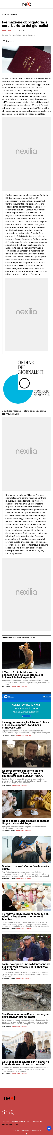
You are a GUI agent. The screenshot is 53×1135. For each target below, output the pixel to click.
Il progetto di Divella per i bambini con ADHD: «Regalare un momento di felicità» (25, 916)
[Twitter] (10, 1111)
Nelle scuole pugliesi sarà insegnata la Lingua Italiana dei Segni (25, 822)
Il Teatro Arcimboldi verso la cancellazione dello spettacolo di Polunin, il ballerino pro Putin (22, 675)
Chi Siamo (6, 1121)
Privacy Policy (25, 1121)
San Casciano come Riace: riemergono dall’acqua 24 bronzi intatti (26, 1015)
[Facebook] (3, 1111)
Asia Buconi (6, 687)
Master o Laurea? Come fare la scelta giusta (25, 867)
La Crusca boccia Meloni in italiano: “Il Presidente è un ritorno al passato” (25, 1063)
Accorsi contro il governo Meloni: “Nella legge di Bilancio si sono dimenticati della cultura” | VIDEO (23, 773)
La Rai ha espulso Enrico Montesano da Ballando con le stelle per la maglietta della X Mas (26, 967)
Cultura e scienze (9, 15)
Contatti (14, 1121)
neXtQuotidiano (8, 31)
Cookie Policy (37, 1121)
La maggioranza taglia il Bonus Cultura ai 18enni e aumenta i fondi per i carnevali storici (25, 725)
